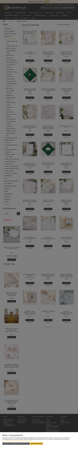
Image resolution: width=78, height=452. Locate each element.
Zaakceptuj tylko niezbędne (10, 443)
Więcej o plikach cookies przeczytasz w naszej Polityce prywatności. (17, 440)
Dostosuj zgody (24, 443)
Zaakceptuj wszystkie (36, 443)
